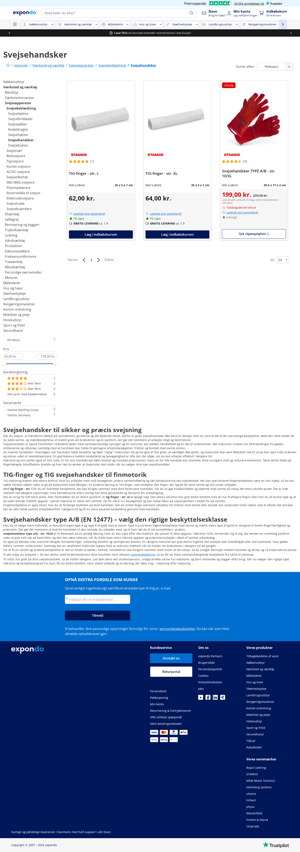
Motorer (11, 277)
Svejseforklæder (20, 119)
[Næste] (98, 260)
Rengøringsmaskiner (19, 304)
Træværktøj (13, 262)
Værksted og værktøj (20, 87)
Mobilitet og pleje (16, 314)
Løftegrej (12, 219)
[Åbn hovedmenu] (14, 24)
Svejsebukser (18, 145)
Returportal (171, 671)
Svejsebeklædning (21, 108)
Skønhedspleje (14, 293)
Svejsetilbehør (17, 177)
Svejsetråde (15, 203)
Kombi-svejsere (18, 166)
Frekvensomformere (20, 256)
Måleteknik (11, 283)
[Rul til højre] (290, 33)
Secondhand (13, 330)
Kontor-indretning (17, 309)
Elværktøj (12, 214)
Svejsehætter (18, 135)
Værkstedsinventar (19, 97)
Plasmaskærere (18, 187)
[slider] (5, 363)
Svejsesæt (14, 150)
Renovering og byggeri (22, 224)
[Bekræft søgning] (191, 13)
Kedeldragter (18, 129)
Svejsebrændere (19, 209)
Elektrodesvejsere (20, 198)
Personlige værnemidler (23, 272)
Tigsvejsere (15, 161)
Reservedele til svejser (24, 193)
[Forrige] (84, 260)
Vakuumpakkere (17, 251)
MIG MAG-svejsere (20, 182)
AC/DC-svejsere (18, 172)
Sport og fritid (14, 325)
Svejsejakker (17, 124)
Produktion (13, 246)
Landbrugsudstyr (16, 299)
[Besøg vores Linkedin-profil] (215, 698)
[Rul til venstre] (9, 33)
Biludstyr (12, 92)
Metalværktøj (15, 267)
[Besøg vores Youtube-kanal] (200, 698)
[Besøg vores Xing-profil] (222, 698)
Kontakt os (171, 658)
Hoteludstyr (12, 320)
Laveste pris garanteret (89, 214)
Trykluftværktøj (16, 230)
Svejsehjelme (18, 113)
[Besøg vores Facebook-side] (208, 698)
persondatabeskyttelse (177, 628)
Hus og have (12, 288)
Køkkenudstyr (13, 82)
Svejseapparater (18, 103)
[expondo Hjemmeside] (8, 65)
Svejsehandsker (21, 140)
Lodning (11, 235)
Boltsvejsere (16, 156)
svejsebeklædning (143, 554)
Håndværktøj (15, 240)
